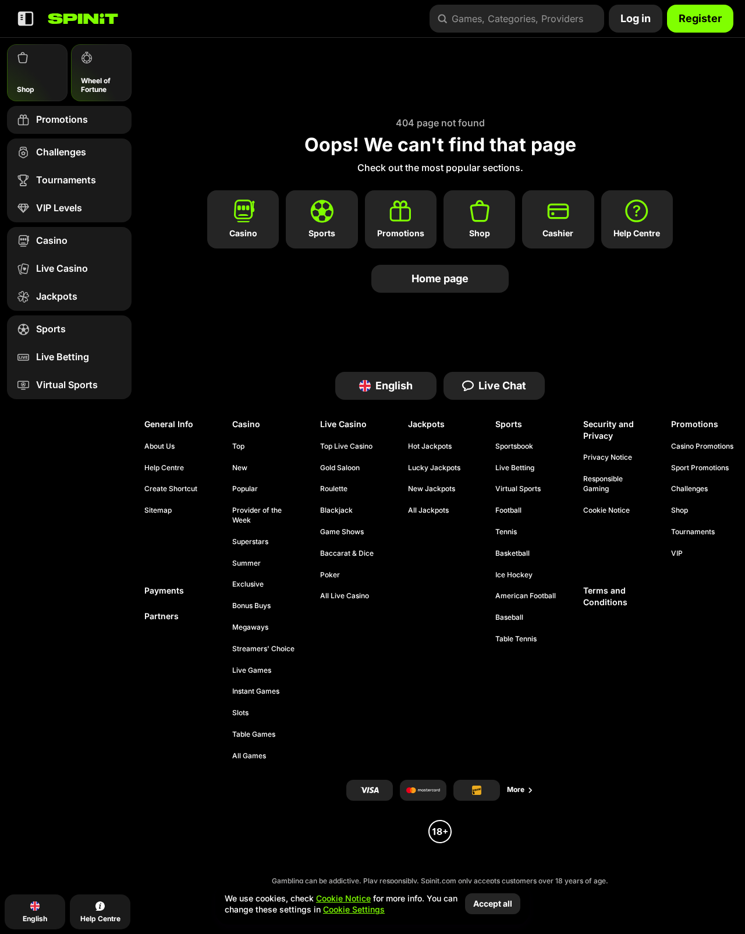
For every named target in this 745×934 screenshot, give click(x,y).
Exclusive (248, 584)
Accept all (492, 903)
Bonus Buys (251, 605)
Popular (245, 488)
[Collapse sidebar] (25, 18)
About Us (159, 446)
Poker (330, 574)
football (508, 510)
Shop (679, 510)
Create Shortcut (170, 488)
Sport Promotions (700, 467)
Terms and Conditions (605, 596)
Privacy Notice (607, 457)
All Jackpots (428, 510)
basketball (512, 553)
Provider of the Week (257, 515)
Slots (240, 712)
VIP (677, 553)
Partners (161, 616)
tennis (506, 531)
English (394, 385)
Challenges (689, 488)
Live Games (251, 670)
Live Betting (514, 467)
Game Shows (342, 531)
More (515, 789)
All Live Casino (344, 595)
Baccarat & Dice (347, 553)
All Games (249, 755)
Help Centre (164, 467)
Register (700, 18)
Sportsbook (514, 446)
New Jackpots (431, 488)
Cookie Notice (606, 510)
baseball (509, 617)
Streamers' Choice (263, 648)
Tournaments (693, 531)
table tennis (516, 638)
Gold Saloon (340, 467)
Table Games (253, 734)
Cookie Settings (354, 909)
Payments (164, 590)
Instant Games (255, 691)
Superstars (250, 541)
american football (525, 595)
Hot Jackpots (430, 446)
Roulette (333, 488)
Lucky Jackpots (434, 467)
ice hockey (514, 574)
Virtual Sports (518, 488)
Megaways (250, 627)
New (239, 467)
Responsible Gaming (603, 483)
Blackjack (336, 510)
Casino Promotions (702, 446)
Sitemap (158, 510)
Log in (635, 18)
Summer (246, 563)
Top (238, 446)
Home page (440, 278)
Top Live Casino (346, 446)
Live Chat (502, 385)
